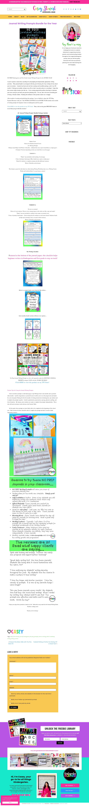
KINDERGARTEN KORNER (36, 803)
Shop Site (42, 16)
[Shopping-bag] (76, 9)
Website (11, 687)
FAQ (43, 803)
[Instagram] (66, 9)
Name (11, 675)
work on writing (42, 636)
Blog (22, 16)
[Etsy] (78, 9)
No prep (32, 636)
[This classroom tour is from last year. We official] (72, 760)
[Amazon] (71, 9)
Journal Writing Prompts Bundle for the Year (33, 23)
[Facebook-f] (64, 9)
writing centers (14, 638)
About (16, 16)
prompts (36, 636)
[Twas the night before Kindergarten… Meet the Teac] (17, 760)
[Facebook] (68, 78)
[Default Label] (76, 78)
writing (9, 638)
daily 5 (11, 636)
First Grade (16, 636)
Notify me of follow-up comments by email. (24, 699)
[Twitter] (70, 78)
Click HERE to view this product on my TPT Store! (20, 106)
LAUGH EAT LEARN (63, 803)
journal (21, 636)
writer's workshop (50, 636)
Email (11, 681)
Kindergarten (26, 636)
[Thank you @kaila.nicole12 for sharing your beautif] (58, 760)
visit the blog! (75, 2)
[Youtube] (80, 9)
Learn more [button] (8, 800)
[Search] (24, 9)
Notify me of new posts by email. (20, 703)
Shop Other (53, 16)
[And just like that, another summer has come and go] (31, 760)
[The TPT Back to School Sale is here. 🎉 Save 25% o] (44, 760)
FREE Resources (65, 16)
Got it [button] (10, 802)
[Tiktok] (73, 9)
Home (10, 16)
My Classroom (32, 16)
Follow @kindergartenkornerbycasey (44, 750)
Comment (12, 661)
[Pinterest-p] (69, 9)
